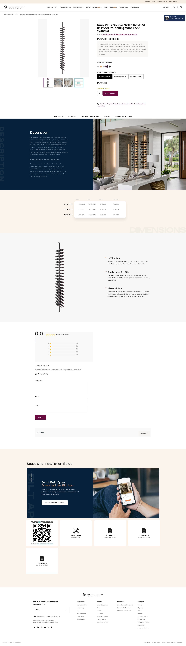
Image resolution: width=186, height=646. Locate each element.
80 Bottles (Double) (120, 76)
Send (66, 610)
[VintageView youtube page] (44, 627)
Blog (78, 610)
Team (98, 608)
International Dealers (143, 628)
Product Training (81, 613)
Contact (166, 7)
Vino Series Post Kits (127, 104)
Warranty (140, 613)
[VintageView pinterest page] (41, 627)
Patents (140, 610)
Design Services (101, 619)
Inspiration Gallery (82, 605)
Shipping (140, 608)
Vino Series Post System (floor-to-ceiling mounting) (119, 34)
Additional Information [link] (90, 116)
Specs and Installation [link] (123, 116)
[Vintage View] (93, 594)
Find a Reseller (81, 619)
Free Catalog (80, 608)
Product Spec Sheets (143, 622)
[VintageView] (14, 7)
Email (37, 405)
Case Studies (80, 616)
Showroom (100, 613)
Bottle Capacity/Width (106, 72)
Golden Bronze (101, 66)
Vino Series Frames (115, 104)
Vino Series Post (104, 104)
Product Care (141, 619)
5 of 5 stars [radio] (47, 374)
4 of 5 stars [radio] (44, 374)
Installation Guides (143, 616)
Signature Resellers (102, 616)
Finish (99, 62)
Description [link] (58, 116)
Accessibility (141, 625)
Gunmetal (104, 66)
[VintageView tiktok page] (51, 627)
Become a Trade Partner (123, 608)
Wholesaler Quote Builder (124, 610)
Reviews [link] (107, 116)
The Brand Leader (16, 642)
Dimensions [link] (72, 116)
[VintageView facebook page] (34, 627)
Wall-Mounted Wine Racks (11, 14)
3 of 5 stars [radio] (41, 374)
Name (37, 396)
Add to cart (110, 93)
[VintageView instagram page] (48, 627)
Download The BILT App (54, 502)
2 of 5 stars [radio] (39, 374)
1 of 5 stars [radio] (36, 374)
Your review (39, 380)
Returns (140, 605)
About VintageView (102, 605)
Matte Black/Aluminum (109, 66)
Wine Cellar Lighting (102, 622)
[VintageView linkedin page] (38, 627)
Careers (99, 610)
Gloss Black (98, 66)
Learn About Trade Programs (125, 605)
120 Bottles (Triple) (136, 76)
